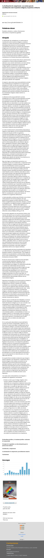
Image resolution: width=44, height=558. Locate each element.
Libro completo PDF (10, 502)
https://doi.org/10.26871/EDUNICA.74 (13, 22)
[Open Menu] (2, 1)
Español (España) (22, 534)
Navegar (22, 539)
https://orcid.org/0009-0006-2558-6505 (10, 16)
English (22, 536)
